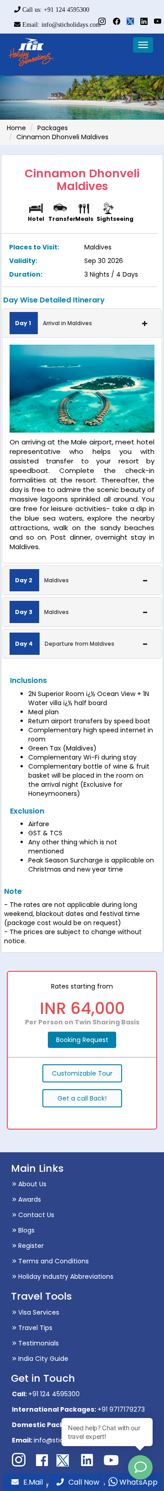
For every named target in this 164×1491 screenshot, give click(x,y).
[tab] (82, 323)
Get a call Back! (82, 1098)
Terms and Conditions (52, 1261)
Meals (84, 219)
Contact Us (35, 1214)
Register (30, 1245)
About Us (31, 1184)
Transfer (62, 219)
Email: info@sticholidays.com (60, 24)
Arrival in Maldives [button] (53, 323)
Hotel (36, 219)
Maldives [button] (42, 580)
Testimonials (37, 1343)
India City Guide (42, 1358)
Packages (52, 127)
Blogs (25, 1230)
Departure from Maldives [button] (64, 644)
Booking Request (82, 1039)
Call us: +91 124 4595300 (54, 9)
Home (16, 127)
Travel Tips (34, 1327)
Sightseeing (115, 219)
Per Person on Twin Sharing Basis (82, 1022)
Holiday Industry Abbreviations (64, 1276)
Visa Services (37, 1312)
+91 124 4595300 (54, 1393)
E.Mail (33, 1482)
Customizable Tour (82, 1073)
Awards (28, 1199)
